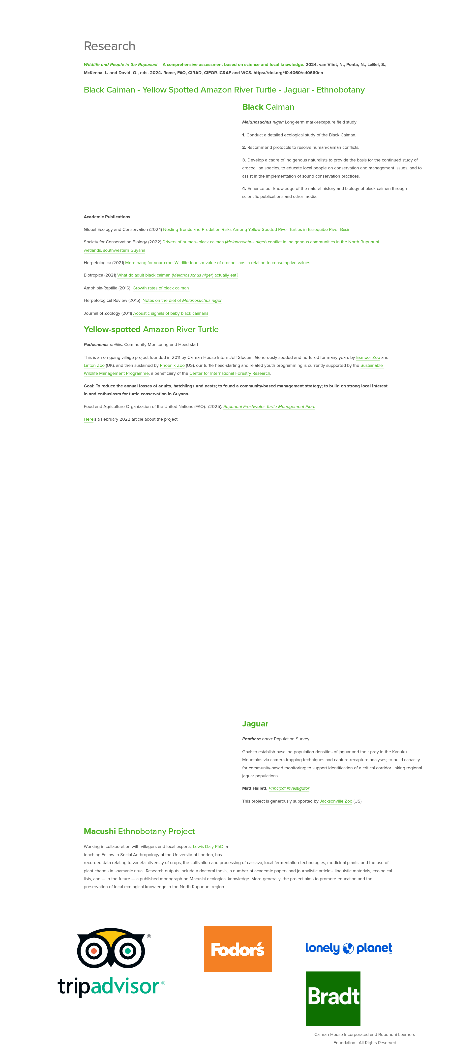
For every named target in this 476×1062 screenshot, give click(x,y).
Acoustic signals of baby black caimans (170, 313)
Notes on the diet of (182, 300)
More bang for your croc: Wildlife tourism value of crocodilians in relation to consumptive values (217, 262)
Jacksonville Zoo (336, 801)
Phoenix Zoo (172, 365)
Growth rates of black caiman (161, 288)
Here (88, 419)
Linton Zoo (94, 365)
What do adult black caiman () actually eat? (177, 275)
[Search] (98, 12)
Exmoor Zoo (368, 357)
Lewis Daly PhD (208, 846)
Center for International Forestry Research (229, 373)
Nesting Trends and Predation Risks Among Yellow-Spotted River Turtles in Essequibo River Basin (257, 229)
